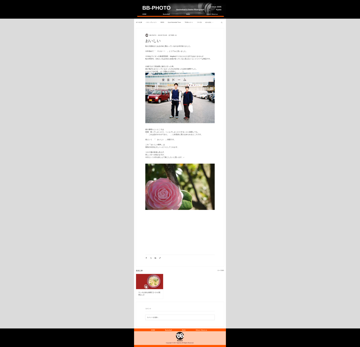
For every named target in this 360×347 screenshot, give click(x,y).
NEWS (162, 22)
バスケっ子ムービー (151, 22)
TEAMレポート (189, 22)
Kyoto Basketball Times (174, 22)
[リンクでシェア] (160, 258)
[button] (222, 22)
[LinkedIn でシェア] (155, 258)
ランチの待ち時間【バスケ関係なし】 (149, 294)
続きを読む (208, 22)
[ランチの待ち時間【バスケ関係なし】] (149, 281)
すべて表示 (221, 270)
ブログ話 (199, 22)
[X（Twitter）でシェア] (151, 258)
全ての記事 (139, 22)
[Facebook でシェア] (146, 258)
